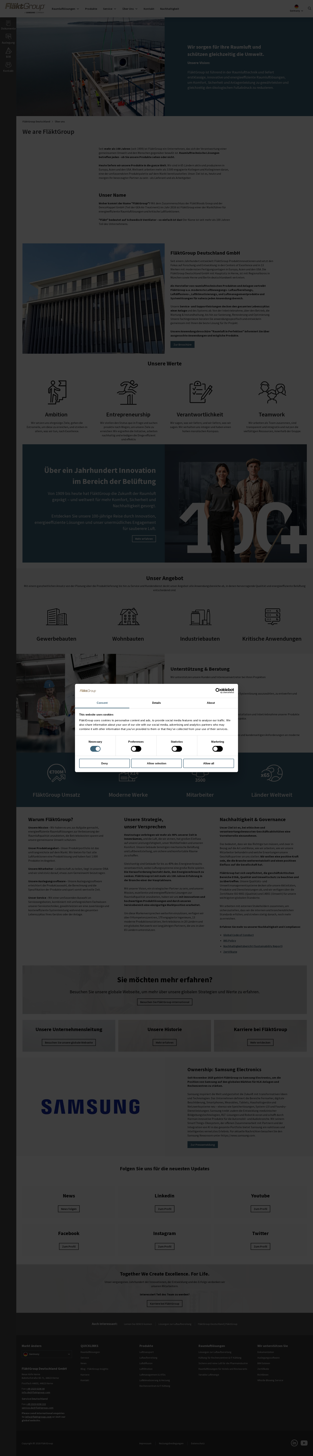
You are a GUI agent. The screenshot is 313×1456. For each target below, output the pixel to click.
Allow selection (156, 763)
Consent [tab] (102, 702)
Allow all (208, 763)
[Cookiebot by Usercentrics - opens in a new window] (218, 690)
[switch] (136, 749)
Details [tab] (156, 702)
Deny (104, 763)
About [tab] (211, 702)
